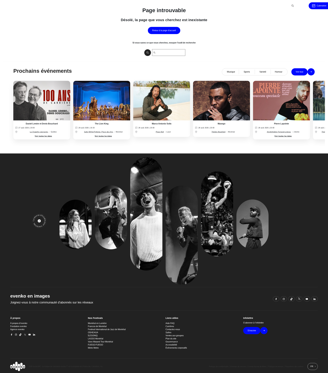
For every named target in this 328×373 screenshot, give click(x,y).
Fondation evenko (18, 326)
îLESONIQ (93, 335)
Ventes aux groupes (175, 335)
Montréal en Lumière (97, 323)
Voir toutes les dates (43, 136)
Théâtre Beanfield (218, 132)
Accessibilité (171, 345)
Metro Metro (93, 348)
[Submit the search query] (147, 52)
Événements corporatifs (176, 348)
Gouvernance (172, 342)
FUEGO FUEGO (95, 345)
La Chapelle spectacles (39, 132)
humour (278, 72)
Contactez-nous (173, 329)
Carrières (170, 326)
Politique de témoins (275, 366)
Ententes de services (238, 366)
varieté (262, 72)
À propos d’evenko (18, 323)
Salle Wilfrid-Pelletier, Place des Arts (98, 132)
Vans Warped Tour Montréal (100, 342)
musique (231, 72)
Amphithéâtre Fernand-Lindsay (279, 132)
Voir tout (299, 72)
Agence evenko (17, 329)
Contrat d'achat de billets (257, 366)
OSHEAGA (93, 332)
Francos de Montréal (97, 326)
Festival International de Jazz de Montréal (107, 329)
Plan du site (171, 339)
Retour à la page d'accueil (164, 30)
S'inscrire (252, 330)
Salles (168, 332)
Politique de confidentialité (218, 366)
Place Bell (160, 132)
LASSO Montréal (95, 339)
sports (247, 72)
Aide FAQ (170, 323)
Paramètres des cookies (294, 366)
